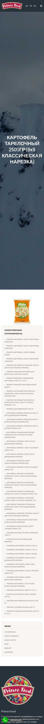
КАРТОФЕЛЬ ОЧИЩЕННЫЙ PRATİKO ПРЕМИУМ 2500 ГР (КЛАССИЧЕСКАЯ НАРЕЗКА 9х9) (19, 434)
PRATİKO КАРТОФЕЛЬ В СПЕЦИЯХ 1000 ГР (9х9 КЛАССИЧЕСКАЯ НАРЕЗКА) (21, 366)
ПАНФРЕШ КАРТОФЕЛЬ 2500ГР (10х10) (22, 546)
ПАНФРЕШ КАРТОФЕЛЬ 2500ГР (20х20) (22, 554)
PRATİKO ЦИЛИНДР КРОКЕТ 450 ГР (20, 409)
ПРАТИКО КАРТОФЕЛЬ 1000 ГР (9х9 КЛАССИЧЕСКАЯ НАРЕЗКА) (19, 584)
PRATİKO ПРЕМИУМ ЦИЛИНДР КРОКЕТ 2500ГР (20, 385)
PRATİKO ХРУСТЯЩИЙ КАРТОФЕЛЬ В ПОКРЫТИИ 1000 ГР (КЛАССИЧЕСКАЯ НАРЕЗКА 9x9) (19, 393)
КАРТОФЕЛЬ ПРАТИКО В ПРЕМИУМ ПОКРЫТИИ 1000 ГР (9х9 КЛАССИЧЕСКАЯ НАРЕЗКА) (20, 475)
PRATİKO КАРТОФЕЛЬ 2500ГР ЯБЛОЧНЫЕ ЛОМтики (21, 360)
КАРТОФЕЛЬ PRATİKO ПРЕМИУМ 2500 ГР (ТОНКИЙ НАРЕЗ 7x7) (21, 427)
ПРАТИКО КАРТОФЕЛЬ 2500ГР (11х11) (21, 590)
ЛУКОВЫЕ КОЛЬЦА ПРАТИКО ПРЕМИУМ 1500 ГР (21, 534)
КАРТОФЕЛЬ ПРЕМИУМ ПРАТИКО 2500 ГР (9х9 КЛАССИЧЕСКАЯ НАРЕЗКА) (21, 514)
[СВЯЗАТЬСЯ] (5, 720)
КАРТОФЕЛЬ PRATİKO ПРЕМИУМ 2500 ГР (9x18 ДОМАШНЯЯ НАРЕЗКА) (21, 414)
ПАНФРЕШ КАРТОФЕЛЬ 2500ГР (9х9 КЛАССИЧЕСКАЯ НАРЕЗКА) (19, 565)
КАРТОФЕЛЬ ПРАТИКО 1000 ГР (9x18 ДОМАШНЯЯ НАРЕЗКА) (19, 442)
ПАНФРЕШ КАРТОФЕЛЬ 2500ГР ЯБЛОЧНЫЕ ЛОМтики (17, 578)
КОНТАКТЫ (8, 652)
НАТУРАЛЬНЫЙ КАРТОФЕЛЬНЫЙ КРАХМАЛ (18, 540)
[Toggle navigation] (41, 6)
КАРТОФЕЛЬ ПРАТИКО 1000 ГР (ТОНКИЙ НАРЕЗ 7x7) (21, 449)
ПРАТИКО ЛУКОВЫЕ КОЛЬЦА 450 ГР (21, 607)
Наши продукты (11, 636)
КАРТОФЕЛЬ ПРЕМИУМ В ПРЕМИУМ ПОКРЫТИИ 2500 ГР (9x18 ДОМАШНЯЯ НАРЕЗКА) (19, 506)
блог (6, 644)
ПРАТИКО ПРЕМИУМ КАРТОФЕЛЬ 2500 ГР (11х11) (21, 612)
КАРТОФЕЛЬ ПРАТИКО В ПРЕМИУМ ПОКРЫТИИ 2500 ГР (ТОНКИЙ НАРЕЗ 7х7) (20, 492)
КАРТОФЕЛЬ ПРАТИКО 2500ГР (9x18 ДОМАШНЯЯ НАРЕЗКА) (19, 455)
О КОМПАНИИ (10, 632)
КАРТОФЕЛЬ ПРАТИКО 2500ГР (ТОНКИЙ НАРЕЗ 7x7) (21, 468)
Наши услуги (10, 640)
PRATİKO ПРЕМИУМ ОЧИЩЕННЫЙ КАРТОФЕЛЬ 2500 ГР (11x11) (18, 379)
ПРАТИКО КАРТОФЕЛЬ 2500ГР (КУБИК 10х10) (20, 595)
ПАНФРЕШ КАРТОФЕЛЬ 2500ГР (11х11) (22, 550)
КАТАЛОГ (8, 648)
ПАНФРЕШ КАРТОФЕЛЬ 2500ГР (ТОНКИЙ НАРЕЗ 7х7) (21, 572)
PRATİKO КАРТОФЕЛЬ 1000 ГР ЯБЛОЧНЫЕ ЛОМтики (21, 340)
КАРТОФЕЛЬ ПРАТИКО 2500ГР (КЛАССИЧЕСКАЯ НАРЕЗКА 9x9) (17, 462)
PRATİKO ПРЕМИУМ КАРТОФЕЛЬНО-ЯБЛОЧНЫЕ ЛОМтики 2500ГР (19, 373)
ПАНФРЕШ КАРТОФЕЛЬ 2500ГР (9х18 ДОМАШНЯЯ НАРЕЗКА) (20, 559)
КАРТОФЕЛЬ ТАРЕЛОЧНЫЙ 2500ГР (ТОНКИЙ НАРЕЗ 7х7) (19, 527)
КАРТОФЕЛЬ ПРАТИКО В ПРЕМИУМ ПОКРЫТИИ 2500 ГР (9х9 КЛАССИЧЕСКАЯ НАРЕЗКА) (20, 484)
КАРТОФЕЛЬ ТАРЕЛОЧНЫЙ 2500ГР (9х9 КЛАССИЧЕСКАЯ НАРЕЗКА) (20, 521)
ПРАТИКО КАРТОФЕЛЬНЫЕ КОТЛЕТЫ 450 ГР (21, 602)
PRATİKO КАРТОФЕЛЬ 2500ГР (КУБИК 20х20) (19, 353)
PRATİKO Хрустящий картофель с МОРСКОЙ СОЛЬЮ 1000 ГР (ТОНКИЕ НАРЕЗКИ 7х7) (19, 402)
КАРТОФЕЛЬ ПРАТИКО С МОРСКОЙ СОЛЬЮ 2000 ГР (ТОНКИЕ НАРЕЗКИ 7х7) (20, 499)
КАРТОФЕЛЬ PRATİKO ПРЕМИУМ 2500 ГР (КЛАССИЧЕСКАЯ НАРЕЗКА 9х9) (21, 420)
